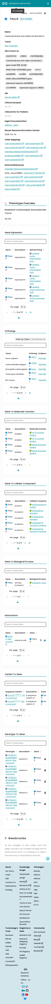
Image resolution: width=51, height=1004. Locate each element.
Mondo (37, 871)
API (21, 878)
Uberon (37, 875)
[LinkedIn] (23, 994)
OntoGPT (9, 957)
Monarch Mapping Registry (23, 941)
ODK (7, 954)
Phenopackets (11, 965)
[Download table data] (18, 317)
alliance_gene (11, 125)
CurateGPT (10, 961)
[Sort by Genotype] (16, 751)
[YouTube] (26, 994)
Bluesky (37, 951)
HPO (35, 882)
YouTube (38, 947)
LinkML (8, 942)
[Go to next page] (25, 312)
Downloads (24, 874)
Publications (10, 886)
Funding (8, 890)
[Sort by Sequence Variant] (23, 691)
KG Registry (25, 951)
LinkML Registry (23, 956)
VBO (35, 893)
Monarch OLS (25, 935)
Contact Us (10, 882)
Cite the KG (25, 906)
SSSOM (8, 946)
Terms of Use (25, 903)
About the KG (25, 910)
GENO (36, 897)
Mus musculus (11, 45)
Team (7, 875)
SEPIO (36, 901)
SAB (7, 878)
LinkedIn (37, 943)
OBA (35, 890)
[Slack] (27, 986)
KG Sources (25, 914)
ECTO (36, 905)
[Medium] (23, 990)
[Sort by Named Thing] (43, 249)
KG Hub (23, 948)
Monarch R (24, 885)
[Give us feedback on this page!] (48, 859)
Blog (36, 939)
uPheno (37, 878)
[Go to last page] (30, 312)
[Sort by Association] (26, 249)
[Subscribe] (23, 986)
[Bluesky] (25, 998)
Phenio (37, 886)
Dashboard (24, 918)
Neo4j (22, 881)
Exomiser (9, 935)
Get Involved (39, 932)
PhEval (8, 939)
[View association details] (44, 640)
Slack (36, 936)
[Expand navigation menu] (48, 4)
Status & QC (25, 889)
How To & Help (26, 893)
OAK (7, 950)
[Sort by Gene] (11, 249)
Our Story (9, 871)
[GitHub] (27, 990)
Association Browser (25, 923)
